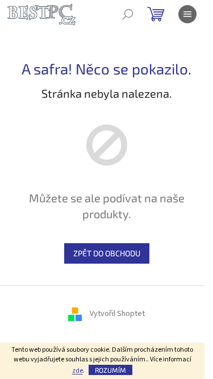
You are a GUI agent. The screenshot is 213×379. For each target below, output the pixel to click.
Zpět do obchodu (106, 253)
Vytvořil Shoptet (117, 314)
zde (77, 371)
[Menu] (187, 14)
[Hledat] (127, 14)
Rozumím (110, 370)
